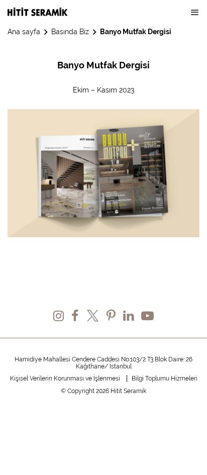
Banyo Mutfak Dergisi (135, 32)
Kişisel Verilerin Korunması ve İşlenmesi (65, 378)
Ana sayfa (24, 32)
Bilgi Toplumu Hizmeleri (164, 378)
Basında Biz (70, 32)
